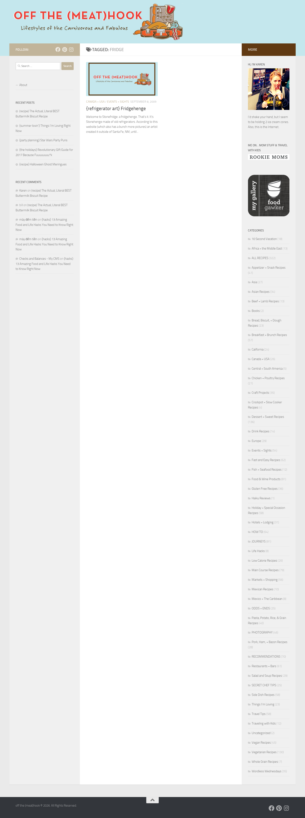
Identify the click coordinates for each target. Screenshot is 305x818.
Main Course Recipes (265, 570)
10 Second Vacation (264, 239)
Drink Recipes (260, 431)
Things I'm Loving (263, 704)
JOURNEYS (259, 541)
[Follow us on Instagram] (71, 49)
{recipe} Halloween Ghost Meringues (43, 164)
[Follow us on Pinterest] (64, 49)
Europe (256, 441)
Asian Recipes (261, 292)
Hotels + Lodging (262, 522)
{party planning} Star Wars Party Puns (43, 140)
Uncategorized (261, 733)
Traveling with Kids (264, 723)
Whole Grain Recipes (265, 762)
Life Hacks (258, 551)
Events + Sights (118, 101)
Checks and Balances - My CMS (39, 259)
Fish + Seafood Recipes (267, 469)
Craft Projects (260, 393)
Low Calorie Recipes (264, 560)
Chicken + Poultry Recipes (268, 378)
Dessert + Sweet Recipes (268, 417)
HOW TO (257, 532)
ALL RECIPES (260, 258)
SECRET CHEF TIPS (264, 685)
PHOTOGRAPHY (262, 632)
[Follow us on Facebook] (57, 49)
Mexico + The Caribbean (267, 599)
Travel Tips (259, 714)
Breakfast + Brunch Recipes (269, 335)
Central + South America (267, 368)
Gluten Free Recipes (265, 489)
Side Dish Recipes (263, 695)
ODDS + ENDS (261, 608)
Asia (254, 282)
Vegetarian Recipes (264, 752)
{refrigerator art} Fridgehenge (116, 108)
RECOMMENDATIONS (266, 656)
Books (256, 311)
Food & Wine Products (266, 479)
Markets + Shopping (265, 580)
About (23, 85)
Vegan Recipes (261, 742)
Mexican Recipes (262, 589)
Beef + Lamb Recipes (265, 301)
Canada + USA (95, 101)
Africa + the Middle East (267, 248)
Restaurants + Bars (264, 666)
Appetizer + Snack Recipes (268, 267)
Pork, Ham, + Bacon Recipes (269, 642)
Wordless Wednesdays (266, 771)
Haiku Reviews (261, 498)
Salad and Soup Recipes (267, 676)
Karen (23, 190)
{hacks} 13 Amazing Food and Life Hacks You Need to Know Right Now (44, 225)
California (258, 349)
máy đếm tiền (28, 219)
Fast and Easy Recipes (266, 460)
